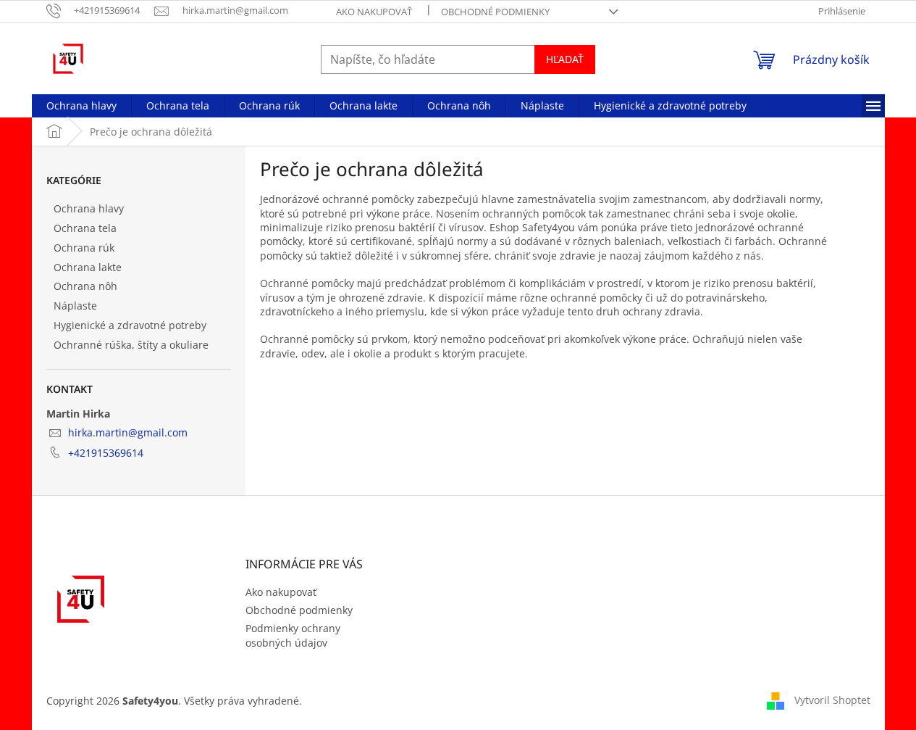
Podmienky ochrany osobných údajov (292, 635)
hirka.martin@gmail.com (128, 432)
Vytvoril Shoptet (832, 699)
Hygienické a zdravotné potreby (130, 325)
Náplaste (75, 305)
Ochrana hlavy (89, 208)
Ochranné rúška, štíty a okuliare (131, 345)
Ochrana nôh (85, 286)
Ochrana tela (85, 228)
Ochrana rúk (84, 247)
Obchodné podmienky (495, 11)
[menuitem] (81, 105)
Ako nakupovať (374, 11)
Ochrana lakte (88, 267)
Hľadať (565, 59)
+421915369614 (105, 453)
